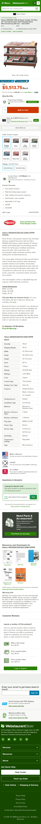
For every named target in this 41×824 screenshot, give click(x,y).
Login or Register (20, 668)
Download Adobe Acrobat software (13, 589)
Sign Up (34, 693)
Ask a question (18, 31)
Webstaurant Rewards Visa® (19, 121)
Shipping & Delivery (29, 785)
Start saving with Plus (16, 706)
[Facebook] (15, 739)
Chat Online (10, 785)
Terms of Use (15, 506)
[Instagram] (3, 739)
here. (15, 302)
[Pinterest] (26, 739)
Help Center (20, 772)
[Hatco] (9, 223)
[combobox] (20, 8)
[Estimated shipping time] (9, 182)
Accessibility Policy (20, 806)
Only (3, 84)
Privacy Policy (26, 506)
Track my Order (21, 779)
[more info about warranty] (9, 103)
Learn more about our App (18, 718)
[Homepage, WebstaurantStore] (20, 3)
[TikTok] (21, 739)
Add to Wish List (20, 128)
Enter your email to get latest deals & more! (20, 688)
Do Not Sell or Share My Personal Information (20, 810)
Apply (36, 121)
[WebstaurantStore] (20, 726)
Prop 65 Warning (9, 329)
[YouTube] (9, 739)
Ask (33, 497)
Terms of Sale (20, 796)
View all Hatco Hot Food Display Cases (28, 223)
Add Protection (32, 102)
